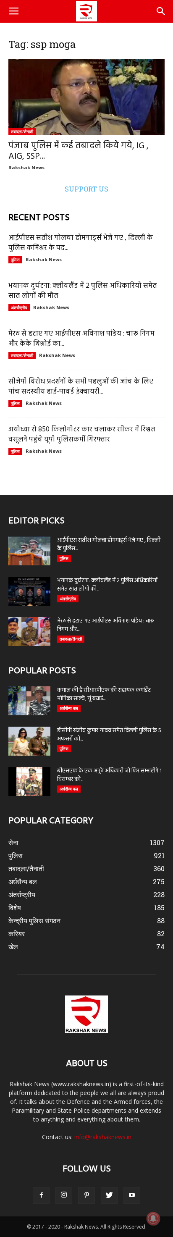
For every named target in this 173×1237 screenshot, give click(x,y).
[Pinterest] (86, 1195)
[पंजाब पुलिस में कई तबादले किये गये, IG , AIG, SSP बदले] (86, 97)
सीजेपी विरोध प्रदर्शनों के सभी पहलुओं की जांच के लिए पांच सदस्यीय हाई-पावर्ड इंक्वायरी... (80, 386)
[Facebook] (41, 1195)
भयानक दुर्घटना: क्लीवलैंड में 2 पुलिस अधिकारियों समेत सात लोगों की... (107, 585)
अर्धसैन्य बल (69, 708)
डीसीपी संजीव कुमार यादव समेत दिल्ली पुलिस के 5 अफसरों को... (109, 735)
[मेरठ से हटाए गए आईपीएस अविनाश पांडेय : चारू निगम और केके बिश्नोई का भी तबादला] (29, 631)
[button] (161, 11)
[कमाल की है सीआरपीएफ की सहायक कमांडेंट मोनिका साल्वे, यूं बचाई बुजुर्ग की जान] (29, 700)
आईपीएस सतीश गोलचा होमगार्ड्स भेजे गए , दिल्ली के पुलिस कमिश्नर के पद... (80, 243)
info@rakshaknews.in (102, 1137)
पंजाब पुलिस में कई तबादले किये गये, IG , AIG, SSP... (78, 151)
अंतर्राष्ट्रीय (19, 307)
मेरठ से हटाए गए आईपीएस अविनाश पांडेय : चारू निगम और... (105, 625)
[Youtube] (131, 1195)
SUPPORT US (86, 188)
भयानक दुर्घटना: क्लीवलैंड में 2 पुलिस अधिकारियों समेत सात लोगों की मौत (82, 291)
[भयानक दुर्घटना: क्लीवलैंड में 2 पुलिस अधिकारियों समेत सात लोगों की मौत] (29, 591)
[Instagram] (63, 1195)
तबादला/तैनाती (22, 131)
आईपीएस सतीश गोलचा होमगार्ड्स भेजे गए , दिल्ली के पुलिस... (108, 545)
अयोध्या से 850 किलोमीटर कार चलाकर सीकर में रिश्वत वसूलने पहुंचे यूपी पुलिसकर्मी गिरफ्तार (81, 434)
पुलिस (15, 260)
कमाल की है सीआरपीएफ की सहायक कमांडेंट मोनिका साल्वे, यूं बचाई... (104, 694)
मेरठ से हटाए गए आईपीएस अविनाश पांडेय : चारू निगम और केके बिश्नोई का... (81, 338)
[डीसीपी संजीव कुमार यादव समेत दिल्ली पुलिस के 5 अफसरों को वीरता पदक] (29, 741)
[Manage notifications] (153, 1218)
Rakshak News (26, 167)
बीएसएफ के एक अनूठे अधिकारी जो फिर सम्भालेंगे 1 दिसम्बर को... (109, 775)
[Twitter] (109, 1195)
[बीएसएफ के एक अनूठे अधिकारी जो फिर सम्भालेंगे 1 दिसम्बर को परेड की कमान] (29, 781)
